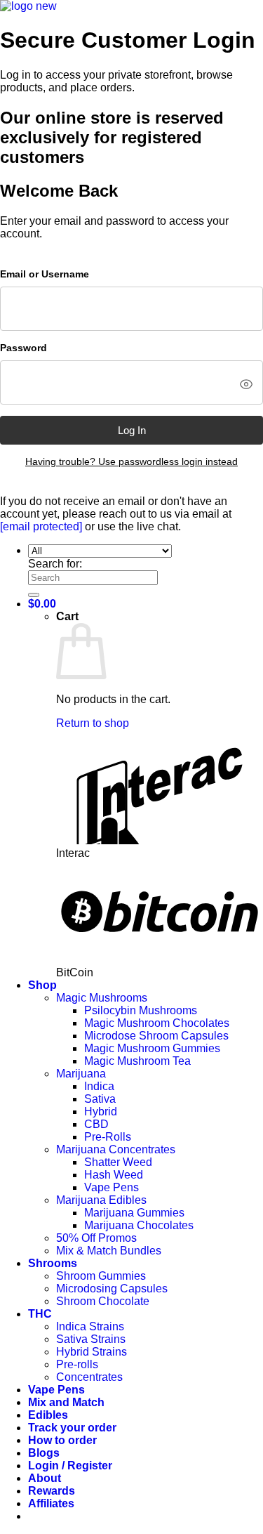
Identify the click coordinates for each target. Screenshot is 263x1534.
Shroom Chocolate (102, 1301)
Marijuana (81, 1074)
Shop (42, 985)
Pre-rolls (77, 1364)
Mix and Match (66, 1402)
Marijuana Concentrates (115, 1149)
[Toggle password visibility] (246, 384)
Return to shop (92, 723)
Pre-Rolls (107, 1137)
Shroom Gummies (101, 1276)
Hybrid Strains (91, 1352)
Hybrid (100, 1111)
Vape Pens (111, 1187)
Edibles (48, 1415)
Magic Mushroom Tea (137, 1061)
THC (40, 1314)
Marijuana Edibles (101, 1200)
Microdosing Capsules (112, 1288)
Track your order (72, 1428)
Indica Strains (90, 1326)
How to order (62, 1440)
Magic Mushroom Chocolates (156, 1023)
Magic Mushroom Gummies (152, 1048)
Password (23, 347)
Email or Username (44, 274)
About (44, 1478)
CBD (96, 1124)
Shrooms (52, 1263)
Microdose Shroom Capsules (156, 1036)
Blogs (44, 1453)
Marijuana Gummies (134, 1213)
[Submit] (33, 595)
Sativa (100, 1099)
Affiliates (51, 1503)
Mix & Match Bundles (108, 1251)
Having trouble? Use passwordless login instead (131, 461)
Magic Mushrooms (101, 998)
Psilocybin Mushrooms (140, 1010)
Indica (99, 1086)
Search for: (55, 564)
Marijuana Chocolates (139, 1225)
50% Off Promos (96, 1238)
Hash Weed (113, 1175)
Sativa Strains (91, 1339)
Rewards (51, 1491)
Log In (132, 430)
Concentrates (89, 1377)
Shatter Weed (118, 1162)
